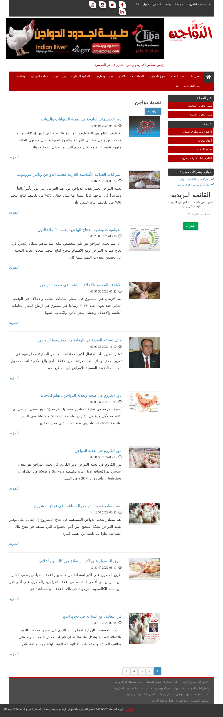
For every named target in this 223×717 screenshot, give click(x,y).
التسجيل (157, 4)
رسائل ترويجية (132, 694)
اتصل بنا (196, 76)
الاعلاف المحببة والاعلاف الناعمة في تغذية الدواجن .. (79, 285)
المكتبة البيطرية (80, 76)
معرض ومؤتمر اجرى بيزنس (193, 184)
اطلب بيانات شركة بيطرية (196, 158)
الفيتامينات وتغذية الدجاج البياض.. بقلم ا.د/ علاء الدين (80, 229)
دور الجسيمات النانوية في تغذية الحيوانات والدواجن (80, 119)
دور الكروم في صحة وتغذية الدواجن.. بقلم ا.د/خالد (81, 395)
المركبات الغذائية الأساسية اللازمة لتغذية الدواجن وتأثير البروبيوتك (69, 174)
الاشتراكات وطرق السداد (197, 131)
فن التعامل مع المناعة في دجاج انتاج (92, 616)
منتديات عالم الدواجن (139, 688)
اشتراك (191, 225)
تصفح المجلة (204, 149)
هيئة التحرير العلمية (200, 114)
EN (137, 4)
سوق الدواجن (157, 76)
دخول (146, 4)
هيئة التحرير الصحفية (200, 105)
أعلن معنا (179, 4)
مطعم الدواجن (39, 76)
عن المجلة (204, 98)
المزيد (14, 157)
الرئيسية (153, 111)
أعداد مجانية (205, 140)
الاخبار (122, 76)
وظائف (168, 4)
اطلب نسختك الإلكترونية (199, 4)
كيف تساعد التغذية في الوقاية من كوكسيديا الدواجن (80, 340)
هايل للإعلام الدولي (162, 700)
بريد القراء (59, 76)
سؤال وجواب (165, 694)
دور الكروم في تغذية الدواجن (98, 450)
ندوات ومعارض (104, 76)
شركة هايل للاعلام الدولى (194, 179)
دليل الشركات (192, 85)
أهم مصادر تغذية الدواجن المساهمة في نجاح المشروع (78, 506)
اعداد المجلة (178, 76)
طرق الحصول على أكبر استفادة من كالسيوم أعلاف (80, 561)
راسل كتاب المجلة (198, 688)
